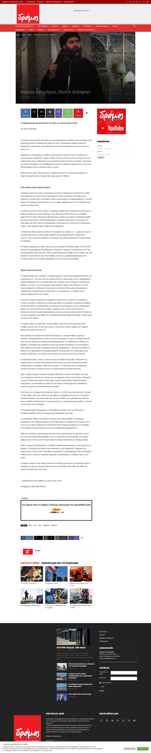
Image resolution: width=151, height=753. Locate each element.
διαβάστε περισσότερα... (54, 736)
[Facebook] (126, 2)
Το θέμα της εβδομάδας (24, 26)
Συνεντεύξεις (42, 26)
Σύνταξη (27, 97)
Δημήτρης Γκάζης (61, 650)
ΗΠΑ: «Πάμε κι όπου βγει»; (28, 583)
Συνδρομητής (69, 2)
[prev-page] (22, 612)
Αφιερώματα (19, 30)
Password (102, 678)
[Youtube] (147, 2)
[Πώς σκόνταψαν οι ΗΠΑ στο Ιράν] (32, 596)
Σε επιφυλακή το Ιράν (51, 583)
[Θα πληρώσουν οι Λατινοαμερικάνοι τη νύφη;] (81, 596)
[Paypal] (137, 2)
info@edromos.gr (109, 658)
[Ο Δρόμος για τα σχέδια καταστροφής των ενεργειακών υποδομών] (62, 676)
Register (102, 691)
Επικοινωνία (31, 2)
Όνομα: (99, 146)
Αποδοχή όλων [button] (142, 749)
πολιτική (23, 602)
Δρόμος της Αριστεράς (86, 30)
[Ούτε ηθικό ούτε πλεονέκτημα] (62, 696)
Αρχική (23, 35)
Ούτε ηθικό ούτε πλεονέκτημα (80, 694)
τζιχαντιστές (46, 525)
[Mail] (133, 2)
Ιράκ (40, 525)
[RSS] (140, 2)
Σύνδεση (40, 2)
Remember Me (106, 682)
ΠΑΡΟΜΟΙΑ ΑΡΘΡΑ (30, 563)
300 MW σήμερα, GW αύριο (71, 648)
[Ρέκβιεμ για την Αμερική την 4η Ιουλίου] (81, 574)
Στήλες (115, 26)
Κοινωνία (75, 26)
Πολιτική (55, 26)
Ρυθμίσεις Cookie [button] (129, 749)
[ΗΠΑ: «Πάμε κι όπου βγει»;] (32, 574)
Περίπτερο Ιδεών (102, 26)
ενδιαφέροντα (53, 30)
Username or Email (103, 673)
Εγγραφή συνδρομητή (54, 2)
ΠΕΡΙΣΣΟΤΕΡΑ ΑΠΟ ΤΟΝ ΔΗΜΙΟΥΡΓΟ (59, 563)
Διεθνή (64, 26)
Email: (100, 151)
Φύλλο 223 (54, 525)
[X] (144, 2)
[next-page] (25, 612)
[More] (87, 113)
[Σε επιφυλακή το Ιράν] (56, 574)
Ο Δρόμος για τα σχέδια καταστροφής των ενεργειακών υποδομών (80, 676)
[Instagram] (130, 2)
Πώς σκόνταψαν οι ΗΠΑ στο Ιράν (30, 605)
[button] (134, 26)
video (31, 30)
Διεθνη (30, 525)
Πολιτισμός (87, 26)
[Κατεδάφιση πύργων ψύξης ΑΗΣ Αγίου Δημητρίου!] (62, 687)
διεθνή (29, 35)
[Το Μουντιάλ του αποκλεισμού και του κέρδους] (56, 596)
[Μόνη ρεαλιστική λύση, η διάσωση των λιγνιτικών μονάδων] (62, 666)
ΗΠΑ (35, 525)
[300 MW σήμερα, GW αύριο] (75, 637)
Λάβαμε (41, 30)
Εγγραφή (101, 157)
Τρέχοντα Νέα (68, 30)
